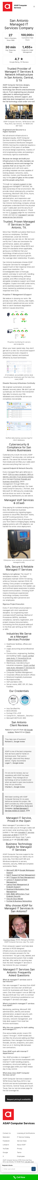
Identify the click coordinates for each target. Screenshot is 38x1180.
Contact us (7, 839)
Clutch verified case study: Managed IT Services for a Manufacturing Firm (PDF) (20, 667)
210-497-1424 (22, 839)
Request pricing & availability (19, 1099)
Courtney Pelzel (9, 940)
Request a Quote (7, 1165)
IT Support (13, 212)
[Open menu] (34, 6)
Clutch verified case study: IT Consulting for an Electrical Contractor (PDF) (20, 658)
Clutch (27, 732)
